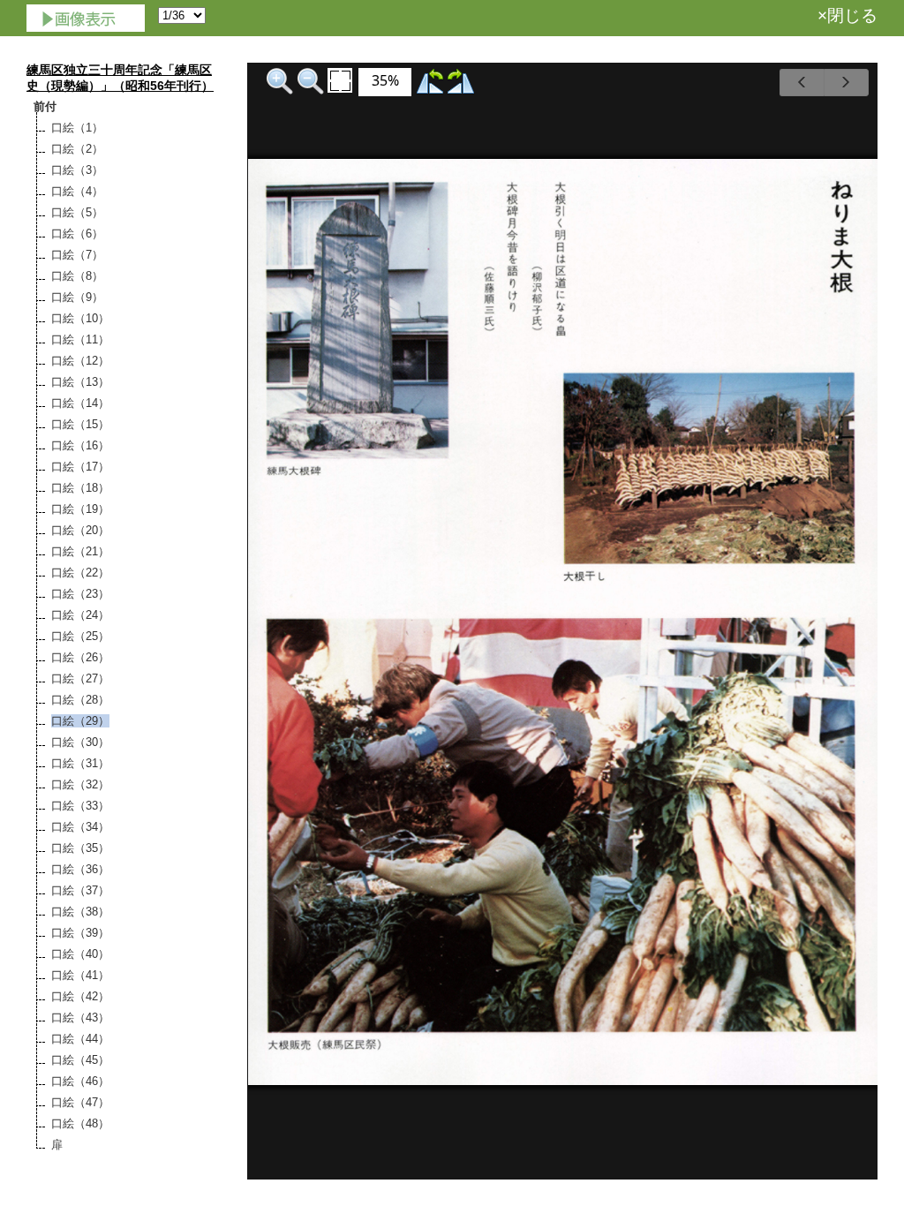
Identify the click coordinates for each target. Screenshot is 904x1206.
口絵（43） (80, 1017)
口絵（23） (80, 593)
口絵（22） (80, 572)
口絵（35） (80, 848)
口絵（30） (80, 742)
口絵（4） (77, 191)
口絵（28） (80, 699)
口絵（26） (80, 657)
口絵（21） (80, 551)
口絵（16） (80, 445)
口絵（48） (80, 1123)
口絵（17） (80, 466)
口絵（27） (80, 678)
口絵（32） (80, 784)
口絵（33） (80, 805)
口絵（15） (80, 424)
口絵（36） (80, 869)
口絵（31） (80, 763)
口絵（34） (80, 826)
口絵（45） (80, 1060)
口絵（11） (80, 339)
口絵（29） (80, 720)
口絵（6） (77, 233)
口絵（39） (80, 932)
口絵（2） (77, 148)
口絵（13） (80, 381)
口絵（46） (80, 1081)
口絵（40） (80, 954)
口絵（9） (77, 297)
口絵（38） (80, 911)
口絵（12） (80, 360)
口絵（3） (77, 170)
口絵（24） (80, 615)
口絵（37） (80, 890)
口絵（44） (80, 1038)
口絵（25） (80, 636)
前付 (45, 106)
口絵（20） (80, 530)
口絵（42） (80, 996)
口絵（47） (80, 1102)
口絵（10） (80, 318)
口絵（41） (80, 975)
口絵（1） (77, 127)
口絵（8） (77, 276)
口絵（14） (80, 403)
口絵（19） (80, 509)
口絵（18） (80, 487)
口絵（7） (77, 254)
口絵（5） (77, 212)
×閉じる (847, 15)
